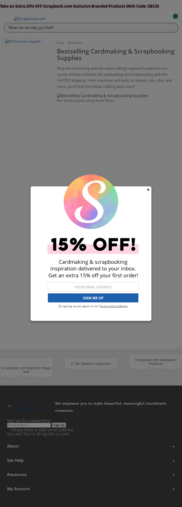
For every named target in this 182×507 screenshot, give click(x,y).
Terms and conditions (113, 306)
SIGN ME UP (93, 298)
